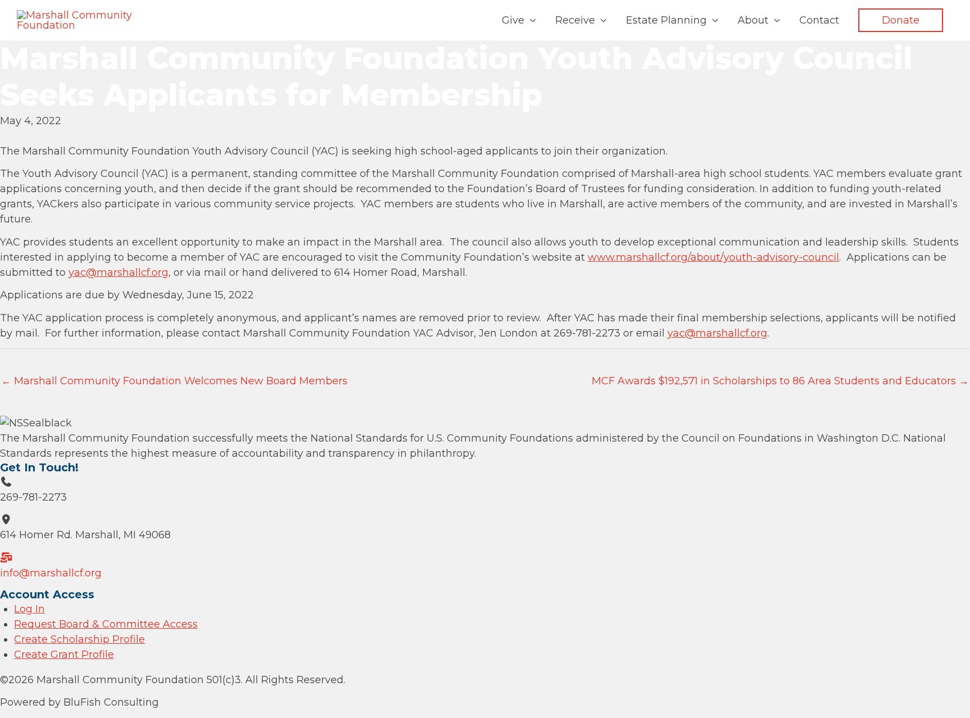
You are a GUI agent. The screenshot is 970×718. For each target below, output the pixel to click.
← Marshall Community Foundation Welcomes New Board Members (174, 381)
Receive (575, 20)
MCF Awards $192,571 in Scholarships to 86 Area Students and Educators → (780, 381)
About (753, 20)
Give (513, 20)
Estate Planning (666, 20)
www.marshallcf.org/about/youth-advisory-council (713, 257)
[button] (900, 20)
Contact (819, 20)
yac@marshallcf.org (118, 272)
